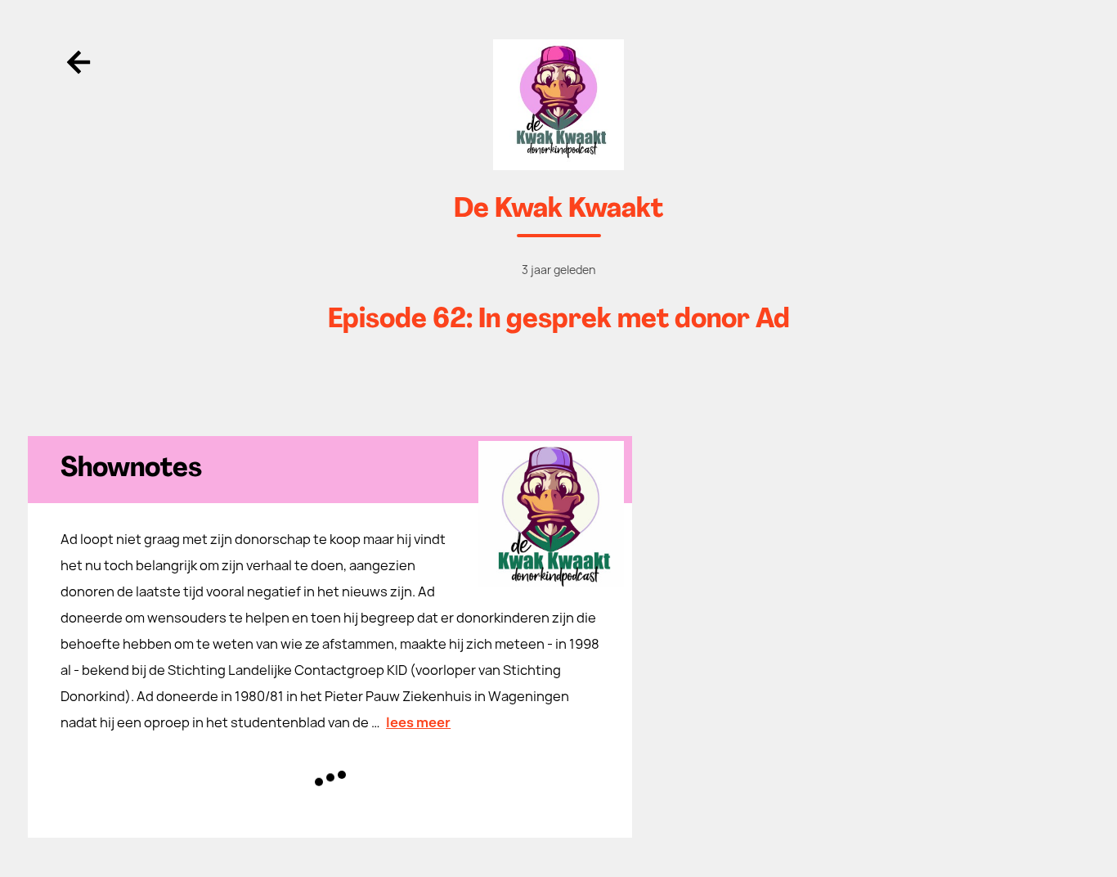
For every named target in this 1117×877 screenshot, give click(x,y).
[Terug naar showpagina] (558, 104)
